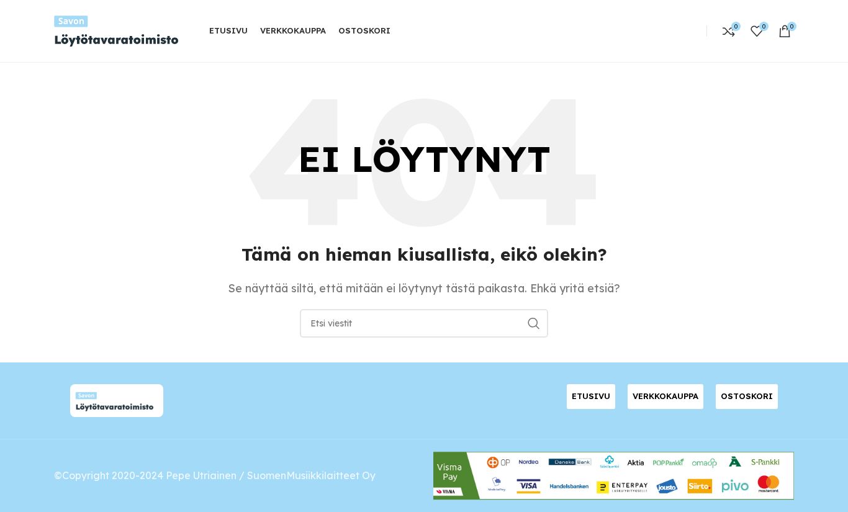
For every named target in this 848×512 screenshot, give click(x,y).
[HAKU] (534, 323)
